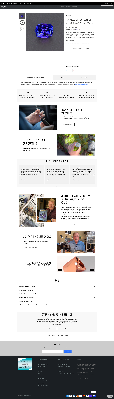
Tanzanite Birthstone (61, 376)
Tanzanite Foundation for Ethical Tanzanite (66, 373)
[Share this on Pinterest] (73, 70)
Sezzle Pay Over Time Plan (43, 385)
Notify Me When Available (72, 66)
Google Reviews (49, 328)
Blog (58, 361)
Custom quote (86, 61)
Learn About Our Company (43, 364)
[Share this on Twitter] (67, 70)
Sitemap (39, 387)
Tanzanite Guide (61, 371)
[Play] (45, 32)
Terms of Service (41, 383)
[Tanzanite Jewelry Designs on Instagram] (7, 3)
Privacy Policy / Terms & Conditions (44, 380)
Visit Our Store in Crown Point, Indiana (25, 3)
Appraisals (40, 371)
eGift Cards (40, 373)
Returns (62, 77)
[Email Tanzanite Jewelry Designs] (9, 3)
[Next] (94, 174)
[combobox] (107, 6)
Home (67, 13)
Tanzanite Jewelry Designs (82, 361)
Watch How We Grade (67, 124)
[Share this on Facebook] (70, 70)
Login (107, 3)
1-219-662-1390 (14, 3)
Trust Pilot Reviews (65, 328)
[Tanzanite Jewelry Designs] (7, 7)
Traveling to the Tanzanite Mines (64, 366)
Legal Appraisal (84, 77)
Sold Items (40, 376)
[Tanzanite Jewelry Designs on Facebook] (1, 3)
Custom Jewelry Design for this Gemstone (35, 77)
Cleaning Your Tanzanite (62, 364)
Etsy (70, 13)
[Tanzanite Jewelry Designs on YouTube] (3, 3)
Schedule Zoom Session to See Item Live (79, 50)
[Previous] (19, 174)
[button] (63, 7)
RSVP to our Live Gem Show (31, 247)
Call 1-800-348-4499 (71, 61)
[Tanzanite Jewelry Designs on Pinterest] (5, 3)
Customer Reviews (41, 378)
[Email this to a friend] (77, 70)
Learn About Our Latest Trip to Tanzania (71, 224)
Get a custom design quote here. (82, 84)
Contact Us (40, 361)
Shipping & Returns (41, 366)
